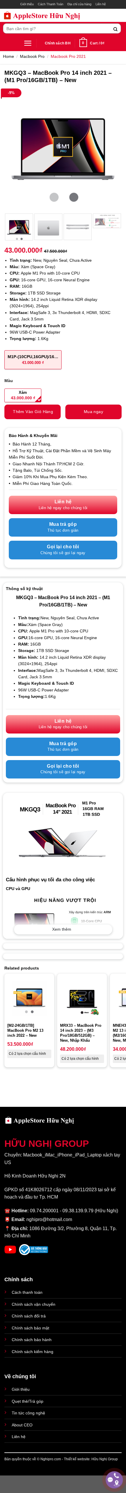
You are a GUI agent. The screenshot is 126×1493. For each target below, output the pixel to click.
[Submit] (115, 28)
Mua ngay (93, 411)
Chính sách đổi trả (29, 1316)
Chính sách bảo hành (32, 1339)
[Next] (112, 150)
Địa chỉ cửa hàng (79, 4)
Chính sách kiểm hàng (32, 1351)
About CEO (22, 1425)
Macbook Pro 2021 (68, 56)
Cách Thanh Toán (50, 4)
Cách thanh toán (27, 1292)
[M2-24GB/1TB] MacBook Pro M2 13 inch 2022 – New (25, 1030)
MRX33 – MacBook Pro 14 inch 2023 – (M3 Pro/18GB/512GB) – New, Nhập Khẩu (80, 1033)
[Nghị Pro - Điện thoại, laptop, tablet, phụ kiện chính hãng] (42, 15)
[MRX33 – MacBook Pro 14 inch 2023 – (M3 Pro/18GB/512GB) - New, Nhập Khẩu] (82, 998)
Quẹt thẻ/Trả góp (27, 1401)
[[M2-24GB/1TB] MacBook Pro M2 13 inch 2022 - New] (29, 998)
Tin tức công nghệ (28, 1413)
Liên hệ (101, 4)
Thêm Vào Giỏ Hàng (33, 411)
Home (8, 56)
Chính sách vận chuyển (33, 1304)
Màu (8, 380)
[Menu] (27, 43)
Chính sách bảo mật (30, 1328)
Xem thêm (61, 929)
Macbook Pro (32, 56)
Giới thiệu (27, 4)
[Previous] (14, 150)
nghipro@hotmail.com (49, 1219)
